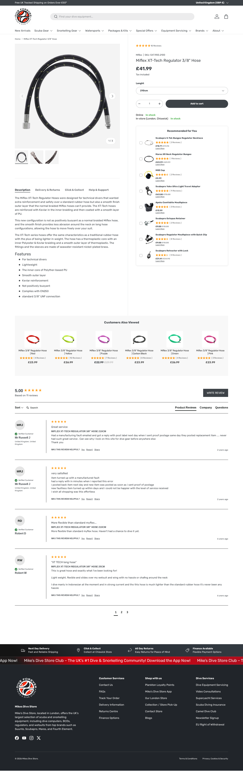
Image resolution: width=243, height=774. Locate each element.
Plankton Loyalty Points (159, 684)
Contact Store (153, 711)
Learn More (160, 148)
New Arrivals (22, 30)
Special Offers (144, 30)
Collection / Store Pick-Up (161, 704)
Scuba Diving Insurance (210, 704)
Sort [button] (18, 407)
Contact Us (106, 684)
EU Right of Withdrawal (210, 724)
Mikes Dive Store (30, 758)
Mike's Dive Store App (158, 691)
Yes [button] (83, 449)
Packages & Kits (118, 30)
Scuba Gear (41, 30)
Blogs (148, 717)
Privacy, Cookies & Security (215, 758)
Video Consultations (208, 691)
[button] (116, 613)
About (216, 30)
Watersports (92, 30)
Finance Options (109, 717)
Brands (200, 30)
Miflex (139, 55)
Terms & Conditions (188, 758)
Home (17, 39)
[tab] (22, 189)
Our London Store (156, 698)
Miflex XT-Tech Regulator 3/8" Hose (40, 39)
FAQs (102, 691)
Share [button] (97, 449)
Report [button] (89, 449)
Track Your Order (109, 698)
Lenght (140, 83)
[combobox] (122, 16)
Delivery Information (111, 704)
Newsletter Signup (207, 717)
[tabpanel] (67, 248)
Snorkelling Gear (67, 30)
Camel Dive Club (206, 711)
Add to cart (196, 103)
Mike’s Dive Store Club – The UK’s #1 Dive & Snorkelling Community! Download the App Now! (97, 660)
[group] (32, 391)
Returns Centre (108, 711)
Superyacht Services (209, 698)
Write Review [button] (215, 392)
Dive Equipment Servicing (212, 684)
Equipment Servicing (174, 30)
